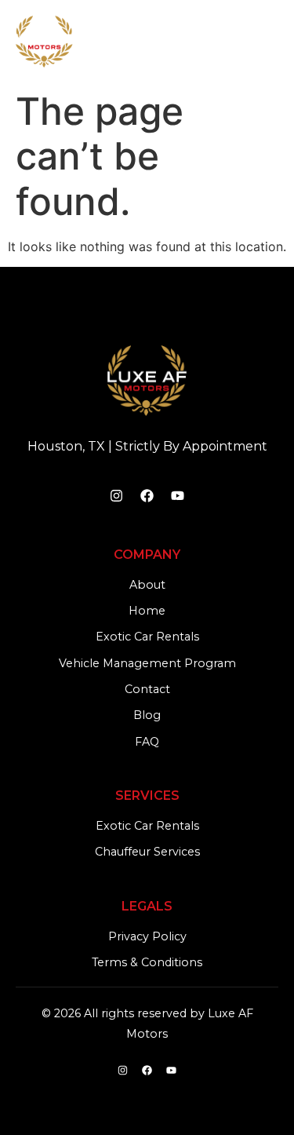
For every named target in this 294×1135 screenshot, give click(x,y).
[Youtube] (178, 496)
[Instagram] (116, 496)
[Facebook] (147, 496)
